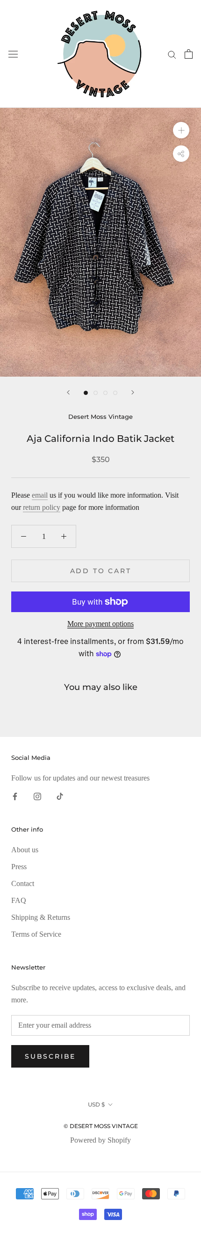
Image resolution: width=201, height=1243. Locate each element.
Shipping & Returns (40, 917)
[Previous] (68, 392)
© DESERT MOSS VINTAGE (101, 1125)
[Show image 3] (105, 393)
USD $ (96, 1104)
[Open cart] (189, 54)
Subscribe (50, 1056)
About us (24, 850)
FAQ (18, 900)
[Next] (132, 392)
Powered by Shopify (100, 1140)
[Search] (172, 54)
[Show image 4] (115, 393)
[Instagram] (37, 796)
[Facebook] (15, 796)
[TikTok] (60, 796)
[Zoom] (181, 130)
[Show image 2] (95, 393)
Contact (22, 883)
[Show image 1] (86, 393)
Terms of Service (36, 934)
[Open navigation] (13, 54)
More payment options (100, 624)
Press (19, 867)
